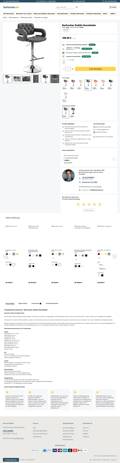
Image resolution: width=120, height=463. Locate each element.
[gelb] (105, 254)
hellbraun (103, 269)
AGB (90, 460)
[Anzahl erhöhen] (72, 69)
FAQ (34, 428)
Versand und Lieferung (40, 434)
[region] (60, 256)
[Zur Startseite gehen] (11, 7)
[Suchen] (76, 7)
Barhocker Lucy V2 (11, 250)
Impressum (114, 460)
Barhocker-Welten (68, 431)
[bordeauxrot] (98, 254)
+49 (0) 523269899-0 (88, 177)
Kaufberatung (67, 437)
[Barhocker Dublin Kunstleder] (31, 48)
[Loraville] (65, 30)
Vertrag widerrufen (11, 460)
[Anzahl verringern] (64, 69)
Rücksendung (37, 437)
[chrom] (7, 264)
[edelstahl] (29, 266)
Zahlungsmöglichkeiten (40, 431)
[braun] (7, 254)
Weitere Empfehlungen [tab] (13, 218)
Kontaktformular (19, 438)
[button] (63, 62)
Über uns (86, 428)
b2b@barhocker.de (97, 190)
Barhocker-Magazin (69, 428)
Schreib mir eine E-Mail (89, 182)
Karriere (85, 431)
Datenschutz (106, 460)
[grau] (13, 254)
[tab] (10, 303)
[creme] (10, 254)
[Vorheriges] (5, 256)
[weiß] (13, 264)
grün (102, 265)
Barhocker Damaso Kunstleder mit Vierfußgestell (82, 250)
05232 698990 (8, 431)
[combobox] (65, 7)
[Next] (114, 159)
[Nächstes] (114, 256)
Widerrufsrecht (97, 460)
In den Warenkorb (95, 69)
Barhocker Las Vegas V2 (104, 250)
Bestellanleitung (68, 439)
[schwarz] (10, 264)
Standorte (86, 437)
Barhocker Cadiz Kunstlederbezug (33, 250)
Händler (85, 434)
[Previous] (63, 159)
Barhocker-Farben (68, 434)
